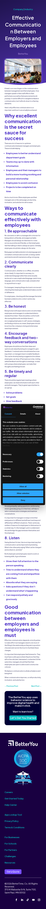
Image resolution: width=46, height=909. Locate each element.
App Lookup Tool (13, 814)
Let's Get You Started (23, 717)
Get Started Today (14, 798)
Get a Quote (13, 871)
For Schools (11, 843)
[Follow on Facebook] (16, 899)
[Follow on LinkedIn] (22, 899)
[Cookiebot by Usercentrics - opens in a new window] (33, 407)
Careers (9, 792)
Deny (23, 500)
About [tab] (37, 414)
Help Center (11, 804)
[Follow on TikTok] (27, 899)
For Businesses (12, 837)
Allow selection (23, 493)
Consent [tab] (8, 414)
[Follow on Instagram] (39, 899)
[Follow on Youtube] (33, 899)
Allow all (23, 486)
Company (18, 9)
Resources (10, 862)
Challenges (10, 856)
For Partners (11, 850)
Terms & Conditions (14, 827)
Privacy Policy (12, 821)
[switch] (40, 461)
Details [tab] (23, 414)
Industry (29, 9)
